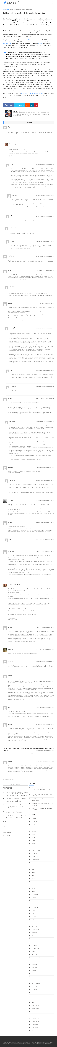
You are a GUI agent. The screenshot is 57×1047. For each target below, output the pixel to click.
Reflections (34, 989)
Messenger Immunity (36, 929)
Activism (5, 16)
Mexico (33, 935)
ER (11, 216)
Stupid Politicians (35, 1005)
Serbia (33, 996)
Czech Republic (35, 859)
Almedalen (34, 821)
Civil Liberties (35, 843)
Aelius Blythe (12, 328)
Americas (34, 824)
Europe (33, 872)
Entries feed (6, 829)
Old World (34, 954)
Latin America (35, 919)
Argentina (34, 828)
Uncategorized (35, 1018)
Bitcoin (33, 837)
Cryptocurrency (35, 856)
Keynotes (34, 916)
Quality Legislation (36, 983)
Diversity (34, 866)
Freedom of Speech (36, 885)
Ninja (9, 127)
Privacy (33, 976)
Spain (33, 1002)
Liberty (33, 923)
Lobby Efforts (35, 926)
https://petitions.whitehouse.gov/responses (17, 312)
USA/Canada (35, 1027)
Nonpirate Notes (35, 948)
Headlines (7, 9)
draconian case (7, 43)
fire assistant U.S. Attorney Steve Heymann (32, 93)
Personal (34, 961)
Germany (34, 888)
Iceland (33, 900)
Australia (34, 831)
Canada (33, 840)
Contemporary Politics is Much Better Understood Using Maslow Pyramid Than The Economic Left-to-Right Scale (42, 789)
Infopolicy (34, 904)
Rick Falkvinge (16, 16)
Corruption (34, 853)
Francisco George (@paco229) (15, 585)
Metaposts (34, 932)
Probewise (22, 1044)
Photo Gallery (35, 967)
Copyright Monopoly (36, 850)
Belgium (33, 834)
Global (33, 891)
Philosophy (34, 964)
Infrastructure (35, 907)
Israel (33, 913)
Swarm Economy (35, 1008)
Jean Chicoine (11, 256)
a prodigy (40, 43)
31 (25, 16)
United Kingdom (35, 1021)
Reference (34, 986)
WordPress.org (6, 835)
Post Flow (34, 973)
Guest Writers (35, 894)
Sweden (34, 1015)
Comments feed (7, 832)
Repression (34, 992)
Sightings (34, 999)
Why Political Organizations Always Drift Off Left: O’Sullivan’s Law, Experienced (16, 806)
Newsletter (34, 945)
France (33, 881)
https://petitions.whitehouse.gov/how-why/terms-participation (20, 600)
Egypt (33, 869)
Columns (34, 847)
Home (4, 9)
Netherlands (35, 938)
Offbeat (34, 951)
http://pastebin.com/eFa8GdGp (24, 248)
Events (33, 878)
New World (34, 942)
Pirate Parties (35, 970)
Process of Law (35, 980)
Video (33, 1030)
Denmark (34, 862)
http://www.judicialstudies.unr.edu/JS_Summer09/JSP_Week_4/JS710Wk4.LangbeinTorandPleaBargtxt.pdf (30, 295)
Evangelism (34, 875)
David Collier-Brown (10, 792)
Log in (4, 825)
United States (35, 1024)
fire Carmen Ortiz (26, 40)
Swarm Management (36, 1011)
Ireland (33, 910)
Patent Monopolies (36, 957)
